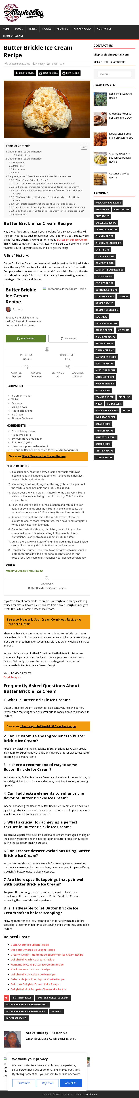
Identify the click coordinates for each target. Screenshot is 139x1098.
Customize (24, 1083)
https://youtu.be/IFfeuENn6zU (24, 570)
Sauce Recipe (103, 444)
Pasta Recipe (103, 390)
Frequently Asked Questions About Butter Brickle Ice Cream (40, 176)
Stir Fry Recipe (104, 450)
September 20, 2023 (19, 63)
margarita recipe (106, 356)
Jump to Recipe (26, 72)
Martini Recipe (104, 363)
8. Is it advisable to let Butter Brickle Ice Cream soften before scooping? (48, 210)
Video (16, 172)
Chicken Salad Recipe (108, 243)
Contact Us (104, 28)
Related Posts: (20, 214)
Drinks (32, 28)
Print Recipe (72, 72)
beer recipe (102, 209)
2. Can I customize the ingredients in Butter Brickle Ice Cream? (43, 183)
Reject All (47, 1083)
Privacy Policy (82, 28)
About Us (62, 28)
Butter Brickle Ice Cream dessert (26, 1004)
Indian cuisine (104, 343)
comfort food (104, 263)
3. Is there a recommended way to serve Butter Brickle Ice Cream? (46, 186)
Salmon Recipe (104, 430)
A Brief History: (24, 155)
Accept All (71, 1083)
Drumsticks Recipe (106, 309)
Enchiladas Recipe (106, 323)
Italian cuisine (104, 350)
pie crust (124, 397)
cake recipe (102, 216)
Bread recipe (121, 209)
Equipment (18, 162)
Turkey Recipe (103, 457)
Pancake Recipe (104, 383)
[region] (47, 1072)
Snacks (46, 28)
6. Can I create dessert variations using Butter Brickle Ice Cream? (44, 203)
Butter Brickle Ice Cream (72, 239)
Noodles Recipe (104, 376)
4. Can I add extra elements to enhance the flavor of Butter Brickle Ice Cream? (47, 192)
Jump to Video (50, 72)
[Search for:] (114, 74)
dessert (56, 1011)
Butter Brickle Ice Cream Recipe (25, 151)
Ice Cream (123, 330)
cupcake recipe (104, 296)
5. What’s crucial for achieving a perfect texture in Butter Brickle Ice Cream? (46, 199)
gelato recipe (103, 330)
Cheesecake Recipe (106, 229)
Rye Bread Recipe (105, 417)
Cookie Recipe (103, 276)
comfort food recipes (109, 269)
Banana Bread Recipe (108, 202)
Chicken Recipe (104, 236)
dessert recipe (104, 303)
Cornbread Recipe (106, 289)
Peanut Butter (104, 397)
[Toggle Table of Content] (82, 147)
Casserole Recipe (105, 222)
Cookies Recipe (104, 283)
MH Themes (91, 1094)
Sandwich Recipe (105, 437)
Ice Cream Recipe (16, 1018)
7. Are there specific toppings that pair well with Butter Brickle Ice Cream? (49, 207)
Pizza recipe (114, 403)
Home (6, 28)
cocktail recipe (105, 256)
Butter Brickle (22, 997)
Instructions (19, 169)
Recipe (126, 410)
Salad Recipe (103, 424)
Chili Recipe (102, 249)
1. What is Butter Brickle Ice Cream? (30, 180)
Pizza (98, 403)
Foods (19, 28)
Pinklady (40, 63)
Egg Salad (101, 316)
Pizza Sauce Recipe (106, 410)
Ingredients (19, 165)
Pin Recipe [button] (70, 338)
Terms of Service (13, 35)
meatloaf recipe (105, 370)
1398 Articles (59, 1033)
